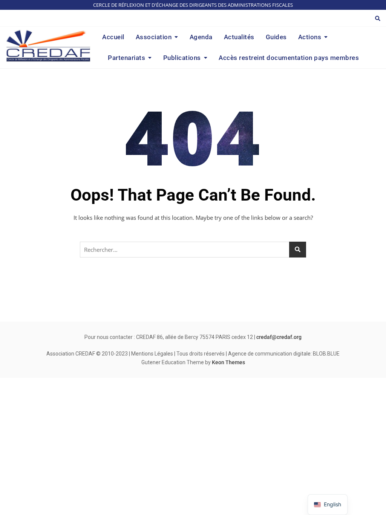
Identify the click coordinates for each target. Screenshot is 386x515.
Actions (310, 37)
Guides (276, 37)
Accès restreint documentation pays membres (289, 57)
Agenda (201, 37)
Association (154, 37)
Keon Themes (228, 362)
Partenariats (126, 57)
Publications (182, 57)
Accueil (113, 37)
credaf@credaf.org (279, 337)
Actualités (239, 37)
